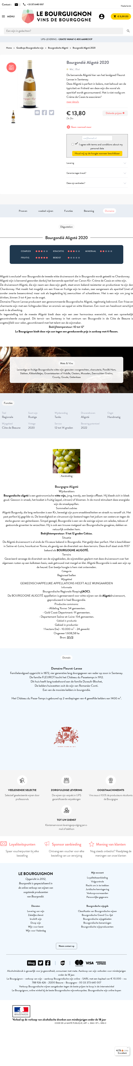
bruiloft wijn (36, 919)
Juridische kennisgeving (97, 889)
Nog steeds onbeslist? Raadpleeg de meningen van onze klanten (110, 853)
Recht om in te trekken (97, 885)
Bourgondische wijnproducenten (97, 927)
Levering (70, 163)
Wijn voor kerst (35, 927)
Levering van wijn (35, 911)
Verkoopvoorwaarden (97, 893)
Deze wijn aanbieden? (75, 183)
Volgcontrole (97, 881)
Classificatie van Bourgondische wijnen (97, 911)
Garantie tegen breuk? (76, 173)
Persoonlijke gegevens (97, 897)
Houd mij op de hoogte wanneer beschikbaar (97, 153)
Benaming (89, 211)
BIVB (70, 637)
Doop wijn (35, 923)
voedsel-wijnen (45, 211)
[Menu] (128, 1048)
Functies (68, 211)
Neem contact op (66, 946)
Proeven (23, 211)
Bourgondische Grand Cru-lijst (97, 915)
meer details (72, 102)
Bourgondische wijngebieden (97, 919)
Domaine (109, 211)
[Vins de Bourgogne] (56, 16)
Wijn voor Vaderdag (36, 931)
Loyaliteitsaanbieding (97, 878)
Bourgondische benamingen (97, 923)
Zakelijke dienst (35, 915)
